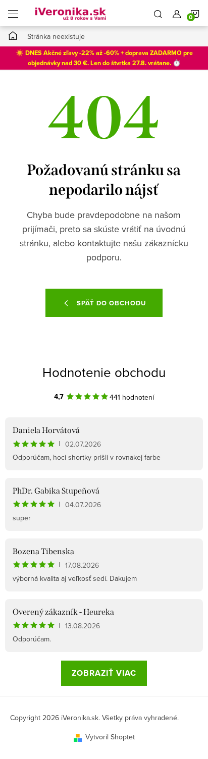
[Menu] (13, 13)
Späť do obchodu (111, 303)
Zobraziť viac (104, 673)
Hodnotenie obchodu (104, 372)
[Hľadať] (158, 13)
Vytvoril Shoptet (110, 737)
